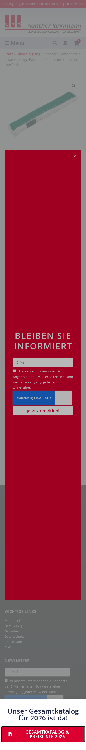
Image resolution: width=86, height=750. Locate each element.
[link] (43, 734)
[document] (43, 375)
